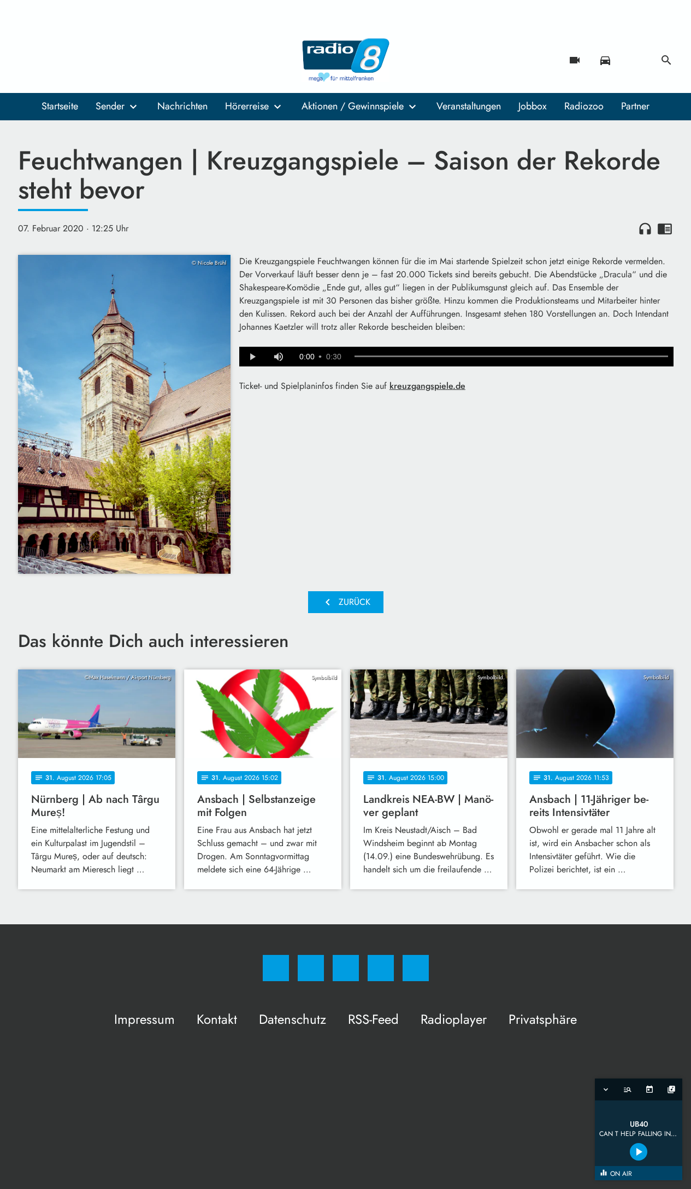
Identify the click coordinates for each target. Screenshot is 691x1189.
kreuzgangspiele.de (427, 386)
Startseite (60, 106)
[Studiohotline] (94, 60)
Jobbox (532, 106)
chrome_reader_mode (664, 228)
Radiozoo (584, 106)
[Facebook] (29, 60)
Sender (110, 106)
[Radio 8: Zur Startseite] (345, 60)
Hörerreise (247, 106)
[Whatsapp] (73, 60)
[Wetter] (635, 60)
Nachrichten (182, 106)
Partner (635, 106)
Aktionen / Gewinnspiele (353, 106)
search (666, 60)
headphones (645, 228)
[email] (116, 60)
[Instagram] (51, 60)
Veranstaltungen (468, 106)
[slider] (511, 356)
